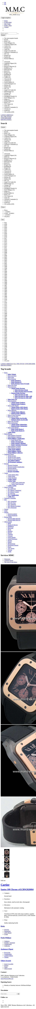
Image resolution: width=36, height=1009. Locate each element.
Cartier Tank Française (17, 484)
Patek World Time (16, 440)
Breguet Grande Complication (16, 467)
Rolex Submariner (13, 423)
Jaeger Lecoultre (8, 487)
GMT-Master (7, 933)
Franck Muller (12, 537)
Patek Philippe (8, 434)
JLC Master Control (13, 492)
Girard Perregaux (12, 539)
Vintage (6, 957)
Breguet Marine (12, 468)
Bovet (9, 529)
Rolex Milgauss (12, 410)
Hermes (10, 540)
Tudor (6, 511)
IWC (5, 500)
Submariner (7, 931)
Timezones (7, 559)
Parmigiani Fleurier (13, 545)
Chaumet (10, 534)
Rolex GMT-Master (13, 405)
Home (6, 21)
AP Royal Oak (12, 456)
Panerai (6, 512)
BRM (9, 523)
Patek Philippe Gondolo (14, 446)
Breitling (10, 531)
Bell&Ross (11, 526)
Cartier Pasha (11, 476)
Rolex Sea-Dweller (13, 416)
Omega (6, 509)
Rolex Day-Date (12, 385)
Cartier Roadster (12, 478)
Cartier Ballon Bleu (13, 474)
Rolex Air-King (12, 376)
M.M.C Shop (8, 25)
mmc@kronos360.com (7, 978)
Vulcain (10, 550)
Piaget (9, 547)
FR (5, 2)
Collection (7, 946)
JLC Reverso (11, 493)
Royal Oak (7, 952)
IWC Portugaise (12, 507)
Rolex (6, 372)
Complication (8, 944)
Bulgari (10, 532)
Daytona (6, 929)
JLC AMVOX (12, 489)
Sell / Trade (7, 24)
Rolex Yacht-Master (13, 427)
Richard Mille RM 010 (14, 520)
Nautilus (6, 942)
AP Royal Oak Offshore (14, 459)
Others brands (8, 522)
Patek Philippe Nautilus (14, 448)
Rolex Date (11, 377)
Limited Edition (8, 955)
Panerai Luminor (12, 514)
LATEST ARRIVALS (7, 115)
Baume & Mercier (13, 525)
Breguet (6, 463)
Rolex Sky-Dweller (13, 421)
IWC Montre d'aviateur (14, 506)
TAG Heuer (11, 548)
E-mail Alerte (8, 22)
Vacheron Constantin (10, 498)
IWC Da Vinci (12, 503)
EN (5, 4)
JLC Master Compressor (14, 490)
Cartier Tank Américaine (18, 482)
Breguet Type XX (13, 470)
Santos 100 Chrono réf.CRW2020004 (17, 889)
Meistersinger (11, 543)
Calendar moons (8, 560)
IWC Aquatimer (12, 501)
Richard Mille (8, 517)
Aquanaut (12, 942)
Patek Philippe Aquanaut (14, 435)
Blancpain (10, 528)
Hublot (10, 542)
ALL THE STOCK (6, 116)
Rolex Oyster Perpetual (14, 415)
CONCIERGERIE (6, 118)
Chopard (10, 536)
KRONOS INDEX (6, 119)
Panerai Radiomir (12, 515)
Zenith (9, 551)
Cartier (6, 473)
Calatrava (6, 941)
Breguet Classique (13, 465)
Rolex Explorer (12, 401)
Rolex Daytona (12, 387)
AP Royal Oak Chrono (14, 457)
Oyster (6, 934)
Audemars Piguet (9, 454)
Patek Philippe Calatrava (14, 437)
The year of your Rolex (10, 562)
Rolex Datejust (12, 379)
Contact (6, 27)
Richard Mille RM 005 (14, 518)
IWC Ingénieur (12, 504)
